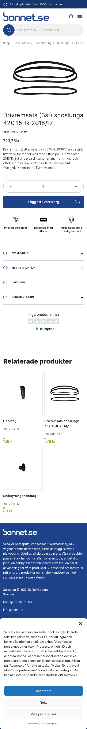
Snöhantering (43, 43)
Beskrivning (20, 253)
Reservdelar (22, 43)
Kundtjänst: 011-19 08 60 (20, 602)
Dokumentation (23, 296)
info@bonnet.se (14, 609)
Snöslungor (63, 43)
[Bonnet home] (26, 16)
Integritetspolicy (50, 723)
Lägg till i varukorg (43, 202)
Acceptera (44, 691)
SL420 (79, 43)
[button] (81, 623)
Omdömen (18, 282)
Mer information (23, 267)
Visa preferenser (43, 714)
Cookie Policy (33, 723)
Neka (44, 702)
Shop (6, 43)
